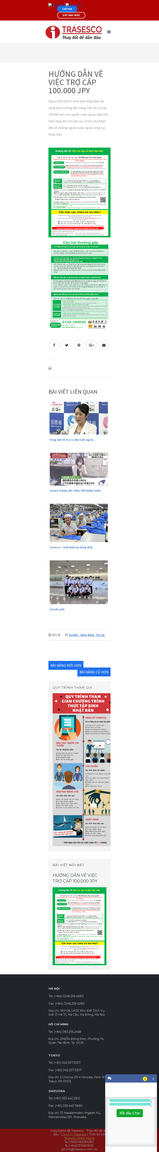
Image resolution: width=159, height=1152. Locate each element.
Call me (67, 8)
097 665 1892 (71, 15)
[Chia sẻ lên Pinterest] (79, 345)
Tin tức (100, 635)
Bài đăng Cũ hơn (94, 672)
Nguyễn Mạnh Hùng (79, 1138)
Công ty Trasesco (73, 1134)
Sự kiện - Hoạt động (81, 635)
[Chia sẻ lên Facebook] (54, 345)
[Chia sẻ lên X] (66, 345)
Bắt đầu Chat (130, 1113)
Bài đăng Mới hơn (66, 665)
